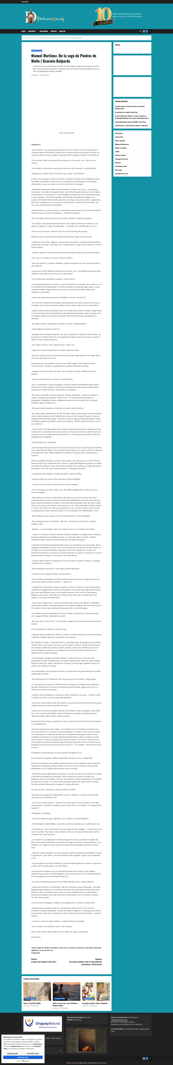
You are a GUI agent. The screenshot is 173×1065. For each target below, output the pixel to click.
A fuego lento (119, 137)
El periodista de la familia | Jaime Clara (126, 112)
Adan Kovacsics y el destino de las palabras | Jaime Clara (131, 125)
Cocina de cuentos (37, 50)
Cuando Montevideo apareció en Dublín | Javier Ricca (130, 122)
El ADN (117, 151)
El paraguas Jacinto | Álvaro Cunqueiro (95, 1003)
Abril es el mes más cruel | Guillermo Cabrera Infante (65, 1004)
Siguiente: (85, 961)
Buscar (117, 45)
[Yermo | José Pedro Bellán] (37, 991)
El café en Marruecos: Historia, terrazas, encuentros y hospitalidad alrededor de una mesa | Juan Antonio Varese (132, 117)
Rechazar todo (33, 1054)
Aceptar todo (22, 1057)
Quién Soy (62, 31)
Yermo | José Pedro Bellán (32, 1003)
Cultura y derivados (121, 148)
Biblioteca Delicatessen (122, 144)
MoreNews (92, 1063)
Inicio (23, 31)
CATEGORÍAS (31, 31)
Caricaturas (43, 31)
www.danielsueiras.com (119, 1020)
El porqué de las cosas (121, 159)
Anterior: (43, 960)
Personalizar (12, 1054)
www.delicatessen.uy (62, 950)
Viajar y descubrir (120, 141)
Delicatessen (35, 75)
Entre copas (118, 170)
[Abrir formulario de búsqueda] (140, 31)
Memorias (118, 162)
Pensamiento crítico (121, 166)
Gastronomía (119, 133)
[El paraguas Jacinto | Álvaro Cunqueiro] (96, 991)
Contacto (54, 31)
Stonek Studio (46, 953)
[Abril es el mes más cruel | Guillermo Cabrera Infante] (66, 991)
